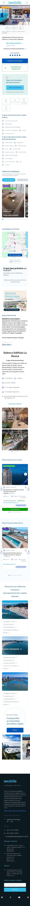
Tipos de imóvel (8, 624)
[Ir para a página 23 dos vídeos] (26, 219)
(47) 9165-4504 (12, 833)
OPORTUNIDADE (15, 509)
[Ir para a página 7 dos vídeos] (9, 219)
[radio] (10, 55)
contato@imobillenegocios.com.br (16, 836)
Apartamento (20, 31)
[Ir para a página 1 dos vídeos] (2, 219)
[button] (15, 621)
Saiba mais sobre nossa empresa (15, 811)
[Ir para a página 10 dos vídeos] (12, 219)
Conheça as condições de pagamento (13, 48)
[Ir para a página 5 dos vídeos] (7, 219)
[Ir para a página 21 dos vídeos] (24, 219)
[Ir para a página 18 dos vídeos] (21, 219)
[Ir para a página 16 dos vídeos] (19, 219)
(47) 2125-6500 (13, 830)
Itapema (8, 31)
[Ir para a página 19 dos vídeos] (22, 219)
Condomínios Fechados (10, 630)
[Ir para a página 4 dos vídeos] (6, 219)
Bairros (5, 632)
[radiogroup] (15, 55)
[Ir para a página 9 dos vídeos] (11, 219)
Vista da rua (16, 261)
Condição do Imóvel (9, 621)
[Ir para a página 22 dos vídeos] (25, 219)
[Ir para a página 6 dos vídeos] (8, 219)
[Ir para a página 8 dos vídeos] (10, 219)
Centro (14, 31)
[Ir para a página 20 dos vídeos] (23, 219)
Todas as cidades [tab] (9, 180)
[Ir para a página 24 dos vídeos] (27, 219)
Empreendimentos (9, 627)
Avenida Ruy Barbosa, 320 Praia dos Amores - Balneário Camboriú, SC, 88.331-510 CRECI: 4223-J (14, 857)
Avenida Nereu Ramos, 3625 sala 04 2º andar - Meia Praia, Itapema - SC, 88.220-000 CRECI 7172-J (15, 872)
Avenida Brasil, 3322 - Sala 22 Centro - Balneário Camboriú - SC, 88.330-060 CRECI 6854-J (16, 848)
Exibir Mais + (7, 345)
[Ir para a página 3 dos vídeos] (5, 219)
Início (3, 31)
